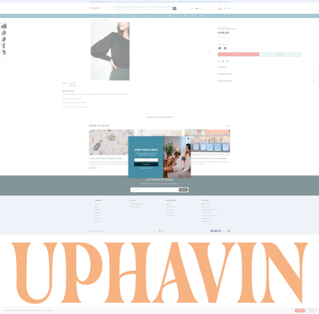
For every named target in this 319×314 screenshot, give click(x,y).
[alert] (159, 157)
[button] (146, 164)
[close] (188, 138)
